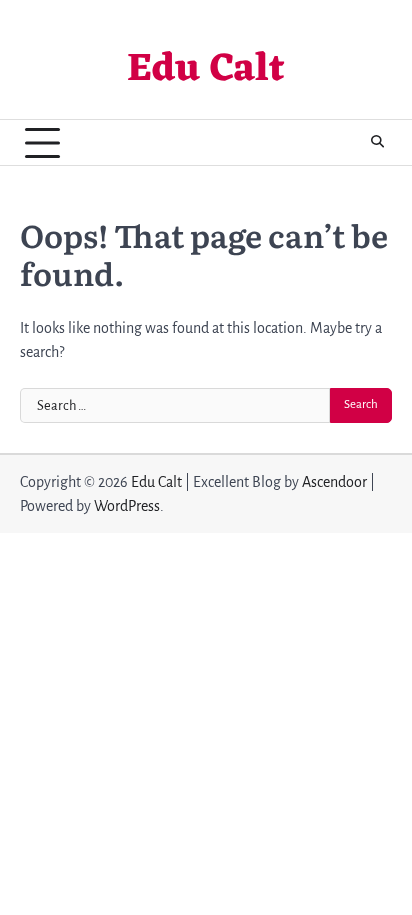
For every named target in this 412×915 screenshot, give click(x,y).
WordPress (127, 506)
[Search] (377, 143)
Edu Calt (206, 70)
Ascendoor (334, 482)
